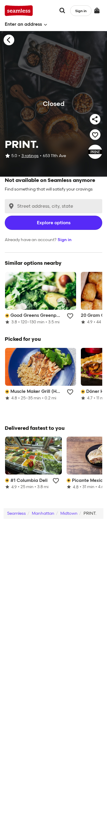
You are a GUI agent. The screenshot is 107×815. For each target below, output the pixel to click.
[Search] (62, 11)
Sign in (65, 239)
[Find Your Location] (11, 206)
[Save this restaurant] (95, 134)
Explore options (53, 222)
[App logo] (19, 10)
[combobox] (53, 206)
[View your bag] (96, 11)
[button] (26, 24)
